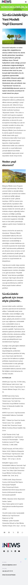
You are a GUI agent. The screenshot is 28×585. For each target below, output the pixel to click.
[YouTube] (19, 551)
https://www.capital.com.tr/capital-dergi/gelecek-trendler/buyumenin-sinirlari (13, 506)
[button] (26, 2)
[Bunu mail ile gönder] (4, 532)
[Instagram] (8, 551)
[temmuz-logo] (6, 1)
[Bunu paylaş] (9, 532)
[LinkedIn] (15, 551)
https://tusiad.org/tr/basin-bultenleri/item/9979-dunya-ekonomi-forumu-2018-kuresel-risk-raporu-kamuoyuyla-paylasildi (13, 491)
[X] (11, 551)
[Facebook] (4, 551)
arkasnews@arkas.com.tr (9, 565)
